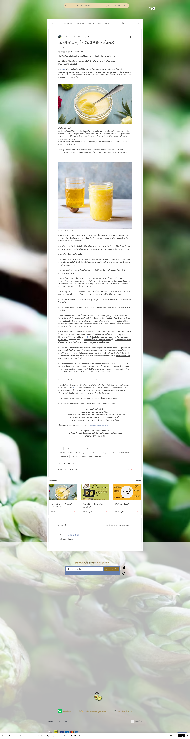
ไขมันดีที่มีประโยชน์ (95, 457)
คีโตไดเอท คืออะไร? (123, 504)
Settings (172, 736)
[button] (139, 23)
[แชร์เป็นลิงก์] (74, 463)
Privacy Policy (78, 736)
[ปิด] (187, 735)
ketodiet (106, 449)
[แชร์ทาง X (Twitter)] (64, 463)
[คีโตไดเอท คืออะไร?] (127, 492)
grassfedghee (104, 453)
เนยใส (84, 457)
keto (88, 449)
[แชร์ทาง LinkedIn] (69, 463)
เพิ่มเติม (121, 23)
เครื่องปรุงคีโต (64, 457)
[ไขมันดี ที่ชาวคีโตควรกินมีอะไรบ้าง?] (95, 492)
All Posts (51, 23)
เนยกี (112, 453)
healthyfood (69, 449)
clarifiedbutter (93, 453)
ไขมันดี (77, 453)
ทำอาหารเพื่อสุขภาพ (66, 453)
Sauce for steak (110, 23)
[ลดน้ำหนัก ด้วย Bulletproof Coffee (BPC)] (63, 492)
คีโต (61, 449)
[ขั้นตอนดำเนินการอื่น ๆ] (130, 37)
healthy (114, 449)
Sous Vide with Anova (65, 23)
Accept (181, 736)
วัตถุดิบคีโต (75, 457)
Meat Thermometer (94, 23)
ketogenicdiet (97, 449)
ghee (84, 453)
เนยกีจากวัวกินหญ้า (123, 453)
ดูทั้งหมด (139, 481)
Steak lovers (80, 23)
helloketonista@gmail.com (95, 711)
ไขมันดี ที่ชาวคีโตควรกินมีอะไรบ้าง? (93, 505)
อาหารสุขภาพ (80, 449)
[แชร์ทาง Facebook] (59, 463)
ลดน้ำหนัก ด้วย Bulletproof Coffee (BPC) (61, 505)
